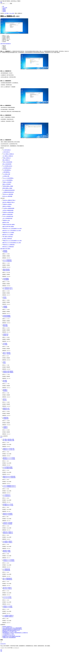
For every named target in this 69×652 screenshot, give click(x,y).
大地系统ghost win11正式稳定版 (8, 559)
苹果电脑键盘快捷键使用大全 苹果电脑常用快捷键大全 (12, 629)
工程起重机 (5, 306)
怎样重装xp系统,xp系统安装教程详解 (9, 637)
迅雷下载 (2, 43)
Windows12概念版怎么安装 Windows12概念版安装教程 (12, 627)
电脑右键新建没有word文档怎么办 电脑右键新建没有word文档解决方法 (15, 632)
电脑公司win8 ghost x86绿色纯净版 (9, 476)
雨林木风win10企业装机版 (7, 513)
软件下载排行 (7, 248)
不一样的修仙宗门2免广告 (7, 287)
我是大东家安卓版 (6, 269)
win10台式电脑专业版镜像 (7, 467)
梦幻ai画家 (5, 380)
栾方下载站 (6, 13)
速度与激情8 (5, 324)
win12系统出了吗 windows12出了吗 (8, 635)
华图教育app (5, 426)
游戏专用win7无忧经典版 (7, 522)
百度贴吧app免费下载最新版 (8, 371)
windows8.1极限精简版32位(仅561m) (9, 485)
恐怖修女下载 (5, 334)
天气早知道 (5, 343)
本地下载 (5, 43)
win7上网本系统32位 (6, 494)
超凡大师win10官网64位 (7, 587)
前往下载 (3, 643)
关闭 (1, 643)
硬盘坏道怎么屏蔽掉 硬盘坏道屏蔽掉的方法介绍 (11, 630)
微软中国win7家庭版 (6, 550)
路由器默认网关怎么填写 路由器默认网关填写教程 (11, 636)
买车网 (4, 361)
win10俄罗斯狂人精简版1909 (8, 615)
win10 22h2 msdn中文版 (7, 596)
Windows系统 (4, 7)
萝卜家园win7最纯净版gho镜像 (8, 439)
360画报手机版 (5, 417)
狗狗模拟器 (5, 250)
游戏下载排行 (2, 248)
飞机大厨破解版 (6, 278)
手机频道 (4, 10)
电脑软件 (4, 8)
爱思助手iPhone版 (6, 408)
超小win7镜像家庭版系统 (7, 578)
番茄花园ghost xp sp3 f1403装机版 (9, 457)
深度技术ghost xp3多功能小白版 (8, 448)
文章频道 (4, 11)
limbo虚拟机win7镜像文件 (7, 541)
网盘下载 (9, 43)
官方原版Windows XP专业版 (8, 504)
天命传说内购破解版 (6, 315)
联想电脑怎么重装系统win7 (7, 626)
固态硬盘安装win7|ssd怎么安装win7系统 (9, 631)
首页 (3, 6)
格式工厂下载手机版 (6, 352)
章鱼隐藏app (5, 389)
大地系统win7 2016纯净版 (7, 606)
